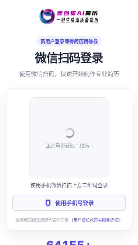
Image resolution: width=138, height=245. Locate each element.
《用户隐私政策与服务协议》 (96, 220)
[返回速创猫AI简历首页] (68, 16)
